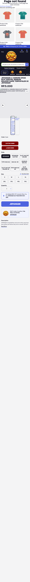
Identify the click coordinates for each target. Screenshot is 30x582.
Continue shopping (6, 6)
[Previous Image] (3, 105)
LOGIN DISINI (10, 148)
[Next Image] (27, 105)
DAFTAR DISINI (10, 143)
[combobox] (13, 64)
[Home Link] (11, 56)
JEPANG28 (15, 204)
